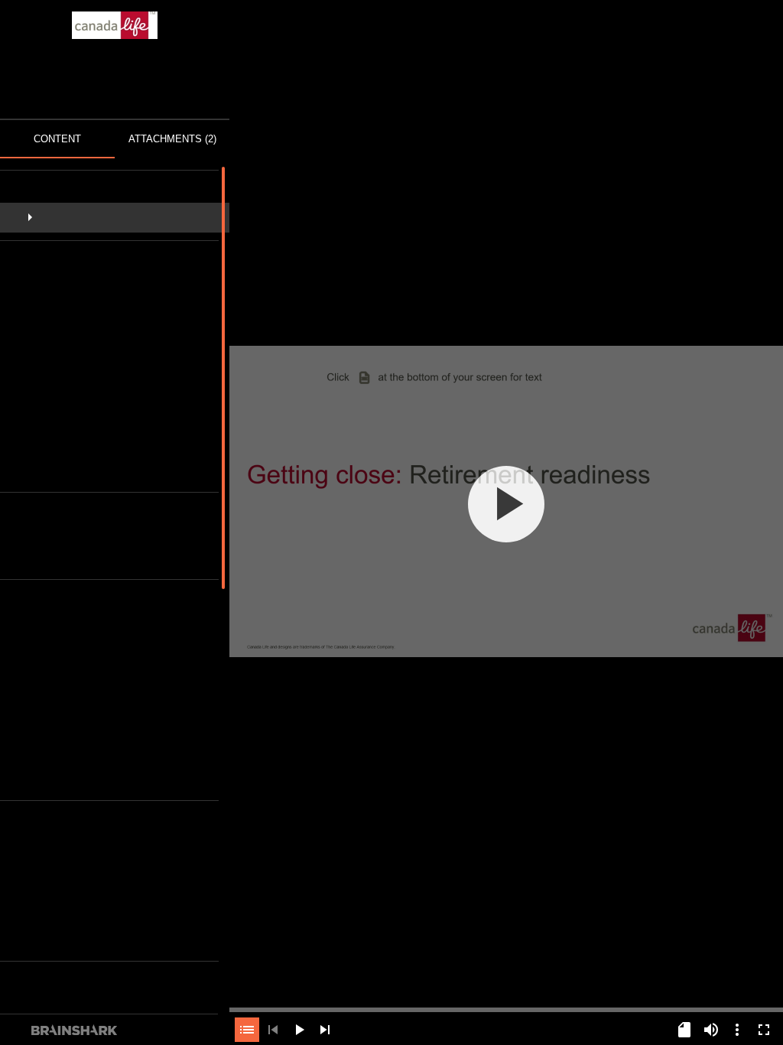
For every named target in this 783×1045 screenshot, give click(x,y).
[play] (506, 504)
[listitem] (115, 218)
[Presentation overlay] (506, 504)
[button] (115, 218)
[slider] (506, 1008)
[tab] (57, 139)
